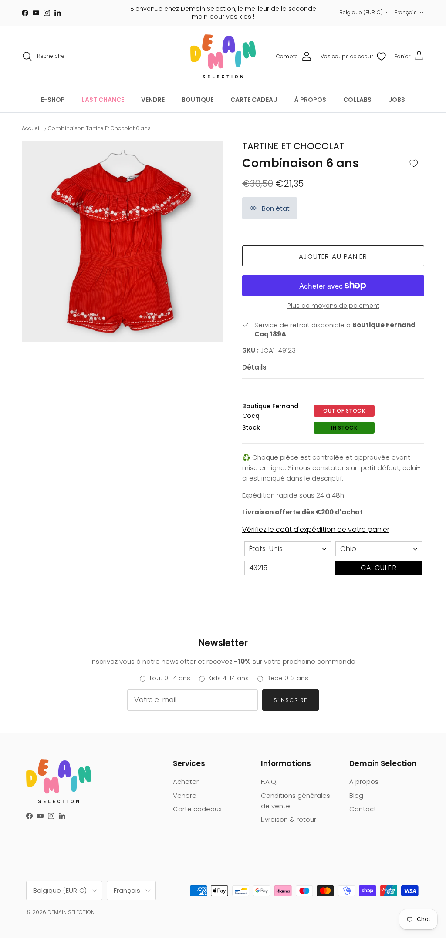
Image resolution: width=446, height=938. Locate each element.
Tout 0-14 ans (169, 678)
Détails (254, 367)
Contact (362, 809)
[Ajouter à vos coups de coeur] (413, 163)
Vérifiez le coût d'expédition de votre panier (315, 529)
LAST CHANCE (103, 99)
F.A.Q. (269, 781)
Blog (356, 795)
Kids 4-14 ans (228, 678)
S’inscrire (290, 700)
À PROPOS (310, 99)
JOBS (397, 99)
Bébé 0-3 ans (287, 678)
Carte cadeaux (197, 809)
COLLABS (357, 99)
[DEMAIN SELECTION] (223, 56)
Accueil (31, 128)
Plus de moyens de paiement (333, 305)
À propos (363, 781)
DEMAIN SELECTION (71, 912)
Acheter (186, 781)
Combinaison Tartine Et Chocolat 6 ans (99, 128)
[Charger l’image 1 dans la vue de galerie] (122, 241)
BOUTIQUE (197, 99)
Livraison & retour (288, 819)
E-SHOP (53, 99)
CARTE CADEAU (253, 99)
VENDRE (153, 99)
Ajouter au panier (333, 256)
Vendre (184, 795)
